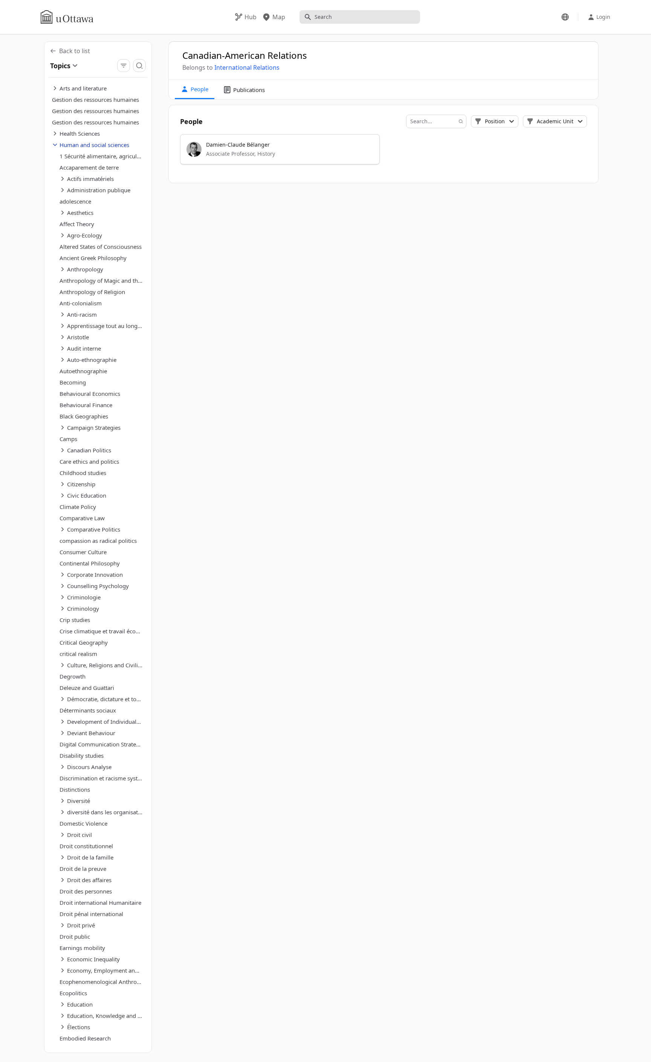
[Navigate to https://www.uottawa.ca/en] (67, 17)
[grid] (383, 153)
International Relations (247, 67)
